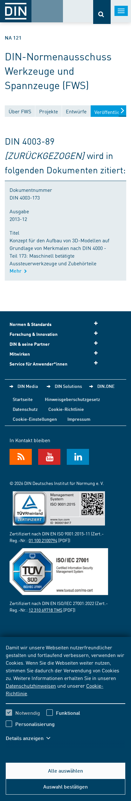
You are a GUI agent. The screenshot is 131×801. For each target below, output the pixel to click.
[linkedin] (78, 457)
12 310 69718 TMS (45, 610)
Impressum (78, 419)
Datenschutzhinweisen (31, 685)
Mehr (17, 271)
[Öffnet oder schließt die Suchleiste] (102, 12)
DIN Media (27, 386)
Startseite (23, 399)
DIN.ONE (105, 386)
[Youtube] (49, 457)
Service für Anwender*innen (38, 363)
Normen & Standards (31, 324)
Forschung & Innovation (34, 334)
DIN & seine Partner (30, 344)
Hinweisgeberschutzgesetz (72, 399)
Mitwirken (20, 354)
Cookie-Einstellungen (35, 419)
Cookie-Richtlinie (66, 409)
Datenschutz (25, 409)
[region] (65, 696)
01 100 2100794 (43, 540)
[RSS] (21, 457)
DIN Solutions (68, 386)
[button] (31, 738)
